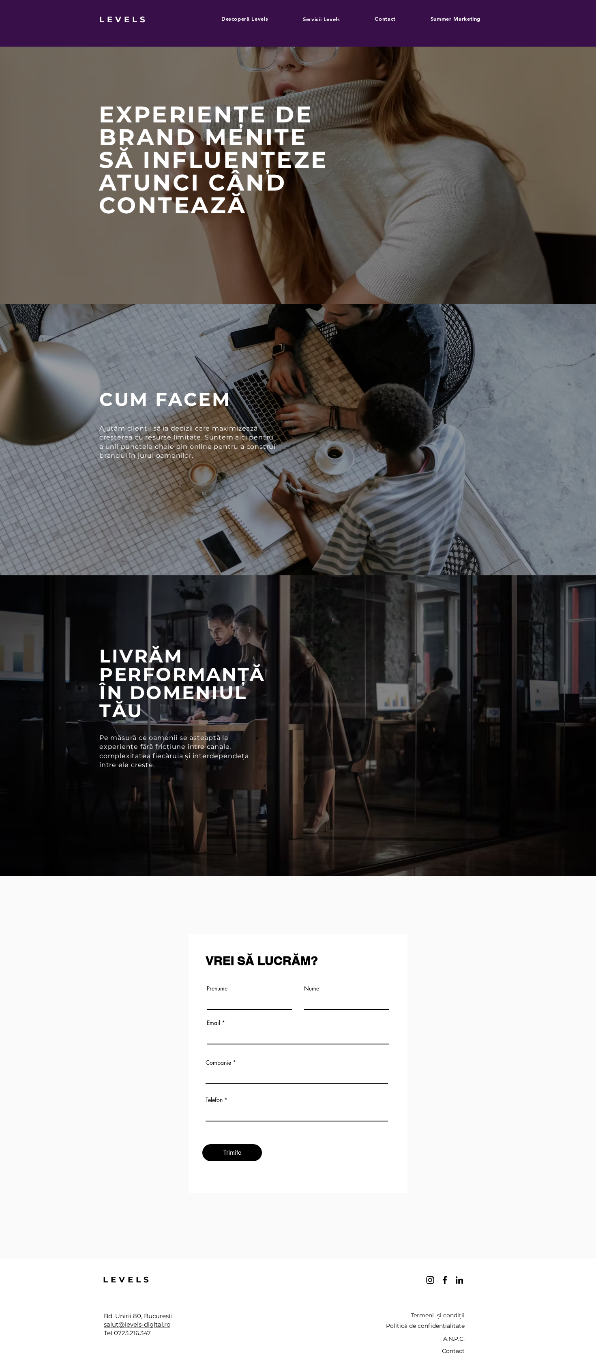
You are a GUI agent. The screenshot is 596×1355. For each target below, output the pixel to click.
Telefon (214, 1100)
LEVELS (123, 19)
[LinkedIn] (459, 1280)
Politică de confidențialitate (425, 1325)
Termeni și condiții (438, 1315)
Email (213, 1023)
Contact (453, 1351)
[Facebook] (444, 1280)
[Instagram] (430, 1280)
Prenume (217, 988)
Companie (218, 1063)
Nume (311, 988)
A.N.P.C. (454, 1338)
